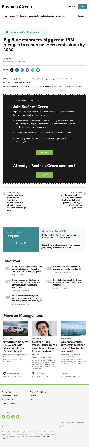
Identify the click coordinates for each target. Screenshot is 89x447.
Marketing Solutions (10, 396)
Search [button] (81, 16)
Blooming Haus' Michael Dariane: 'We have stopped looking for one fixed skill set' (44, 348)
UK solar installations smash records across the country (66, 267)
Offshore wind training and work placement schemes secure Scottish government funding (27, 298)
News (4, 16)
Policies (33, 396)
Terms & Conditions (38, 392)
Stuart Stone (40, 373)
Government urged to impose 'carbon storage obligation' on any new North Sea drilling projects (26, 284)
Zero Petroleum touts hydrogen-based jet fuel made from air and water (68, 282)
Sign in (72, 6)
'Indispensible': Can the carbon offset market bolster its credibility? (59, 236)
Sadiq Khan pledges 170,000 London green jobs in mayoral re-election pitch (61, 246)
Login (44, 175)
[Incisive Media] (6, 426)
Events (23, 16)
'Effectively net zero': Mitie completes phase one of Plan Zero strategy (15, 346)
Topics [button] (13, 16)
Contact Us (6, 392)
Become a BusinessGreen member (25, 32)
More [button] (59, 16)
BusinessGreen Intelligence (41, 16)
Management (8, 338)
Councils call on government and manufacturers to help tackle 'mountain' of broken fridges (27, 269)
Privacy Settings (8, 403)
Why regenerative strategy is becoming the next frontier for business (73, 346)
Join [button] (83, 6)
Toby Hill (7, 59)
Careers (33, 399)
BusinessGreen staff (14, 373)
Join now (44, 153)
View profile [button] (21, 243)
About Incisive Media (10, 399)
